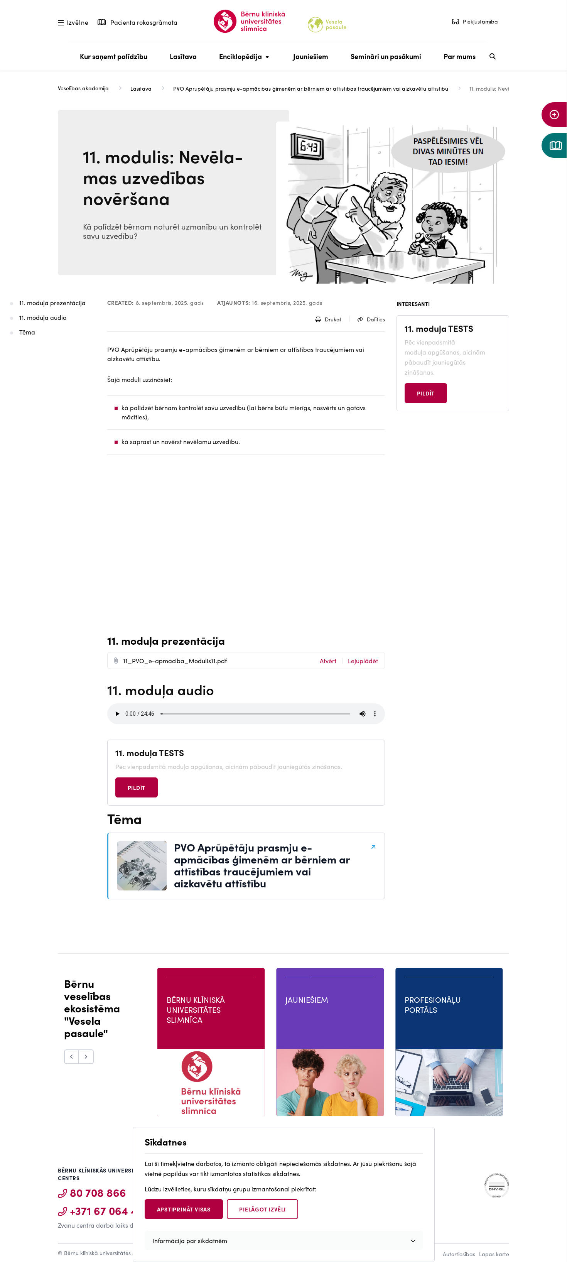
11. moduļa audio (42, 317)
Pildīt (137, 787)
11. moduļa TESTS (149, 752)
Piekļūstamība (480, 21)
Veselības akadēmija (83, 88)
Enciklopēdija (238, 61)
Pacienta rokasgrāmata (143, 22)
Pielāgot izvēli (262, 1209)
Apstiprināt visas (184, 1209)
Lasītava (183, 56)
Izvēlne (77, 21)
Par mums (460, 56)
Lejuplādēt (363, 660)
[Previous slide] (71, 1056)
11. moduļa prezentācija (53, 302)
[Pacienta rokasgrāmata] (554, 145)
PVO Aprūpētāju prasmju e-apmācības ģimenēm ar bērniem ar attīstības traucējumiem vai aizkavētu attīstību (310, 88)
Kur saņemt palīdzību (113, 56)
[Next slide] (86, 1056)
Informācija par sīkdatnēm (189, 1240)
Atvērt (328, 660)
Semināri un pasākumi (386, 56)
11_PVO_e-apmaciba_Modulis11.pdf (175, 660)
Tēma (27, 332)
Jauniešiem (310, 56)
